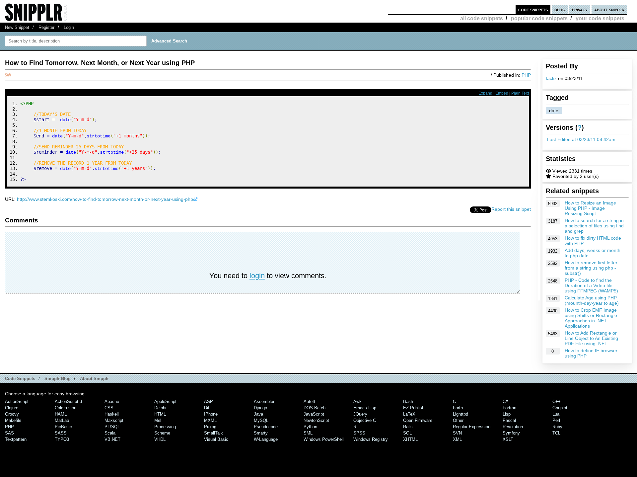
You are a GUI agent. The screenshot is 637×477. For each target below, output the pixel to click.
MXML (210, 420)
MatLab (62, 420)
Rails (408, 426)
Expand (485, 93)
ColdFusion (65, 407)
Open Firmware (417, 420)
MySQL (261, 420)
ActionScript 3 (68, 401)
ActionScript (17, 401)
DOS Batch (314, 407)
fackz (551, 78)
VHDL (160, 439)
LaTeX (409, 414)
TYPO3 (62, 439)
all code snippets (481, 18)
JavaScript (314, 414)
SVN (457, 433)
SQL (407, 433)
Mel (157, 420)
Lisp (507, 414)
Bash (408, 401)
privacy (580, 9)
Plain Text (520, 93)
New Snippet (17, 27)
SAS (9, 433)
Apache (112, 401)
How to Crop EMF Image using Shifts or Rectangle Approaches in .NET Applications (591, 318)
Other (458, 420)
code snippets (533, 9)
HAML (61, 414)
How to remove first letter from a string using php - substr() (591, 268)
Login (69, 27)
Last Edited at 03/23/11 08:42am (581, 139)
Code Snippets (20, 378)
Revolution (513, 426)
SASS (61, 433)
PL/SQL (112, 426)
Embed (501, 93)
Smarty (261, 433)
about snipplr (609, 9)
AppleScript (165, 401)
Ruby (557, 426)
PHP (526, 75)
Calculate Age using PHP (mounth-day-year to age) (592, 300)
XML (457, 439)
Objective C (364, 420)
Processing (165, 426)
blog (559, 9)
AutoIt (309, 401)
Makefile (13, 420)
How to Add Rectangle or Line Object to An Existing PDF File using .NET (591, 338)
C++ (556, 401)
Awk (357, 401)
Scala (110, 433)
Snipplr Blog (57, 378)
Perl (556, 420)
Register (46, 27)
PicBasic (63, 426)
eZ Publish (413, 407)
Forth (458, 407)
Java (258, 414)
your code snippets (600, 18)
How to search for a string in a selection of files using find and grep (594, 226)
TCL (556, 433)
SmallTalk (213, 433)
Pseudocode (266, 426)
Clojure (11, 407)
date (553, 110)
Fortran (509, 407)
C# (505, 401)
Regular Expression (471, 426)
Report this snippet (511, 209)
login (257, 276)
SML (308, 433)
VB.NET (112, 439)
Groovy (12, 414)
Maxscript (114, 420)
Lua (555, 414)
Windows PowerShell (324, 439)
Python (310, 426)
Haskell (112, 414)
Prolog (210, 426)
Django (260, 407)
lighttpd (460, 414)
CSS (109, 407)
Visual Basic (216, 439)
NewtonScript (316, 420)
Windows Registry (370, 439)
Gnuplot (559, 407)
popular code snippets (539, 18)
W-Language (266, 439)
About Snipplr (94, 378)
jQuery (360, 414)
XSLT (508, 439)
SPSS (359, 433)
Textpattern (16, 439)
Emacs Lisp (364, 407)
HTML (160, 414)
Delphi (160, 407)
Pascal (509, 420)
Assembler (264, 401)
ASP (208, 401)
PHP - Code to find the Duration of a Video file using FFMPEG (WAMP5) (591, 285)
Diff (207, 407)
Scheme (162, 433)
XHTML (410, 439)
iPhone (211, 414)
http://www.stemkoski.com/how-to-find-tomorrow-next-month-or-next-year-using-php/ (105, 199)
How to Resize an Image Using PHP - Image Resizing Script (590, 208)
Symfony (511, 433)
